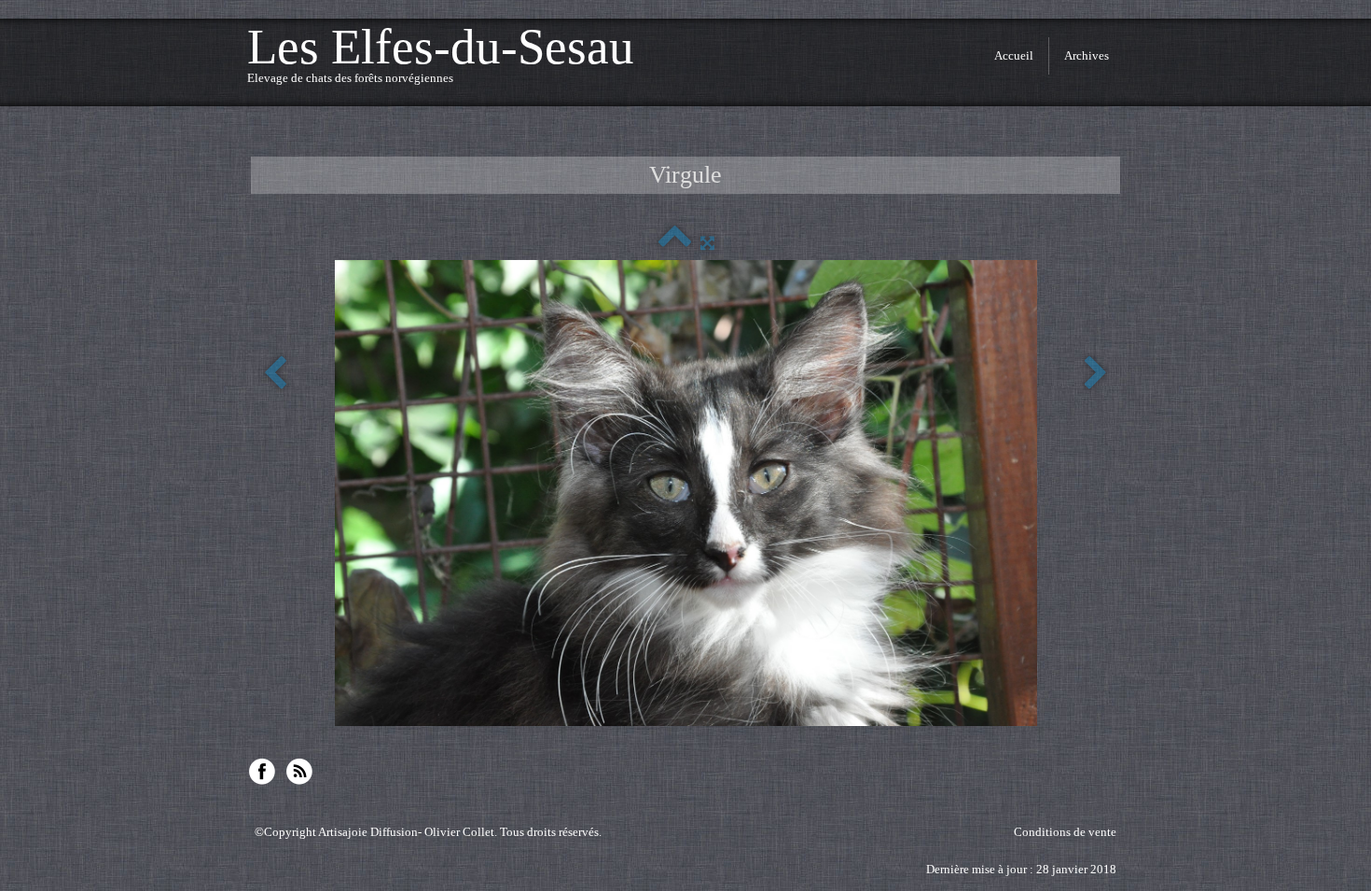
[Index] (675, 243)
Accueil (1013, 55)
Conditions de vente (1065, 832)
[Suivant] (1096, 374)
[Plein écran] (707, 243)
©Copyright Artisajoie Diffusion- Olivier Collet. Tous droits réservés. (428, 832)
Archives (1086, 55)
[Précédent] (275, 374)
